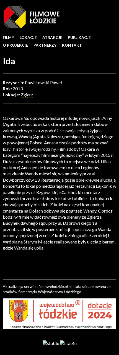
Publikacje (79, 37)
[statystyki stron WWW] (51, 343)
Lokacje (28, 37)
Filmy (8, 37)
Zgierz (27, 94)
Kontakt (72, 45)
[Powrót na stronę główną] (31, 16)
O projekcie (15, 45)
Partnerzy (44, 45)
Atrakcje (52, 37)
